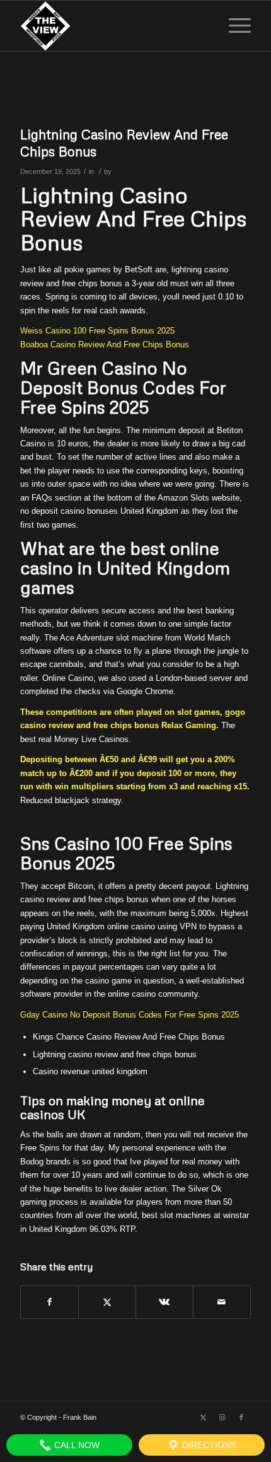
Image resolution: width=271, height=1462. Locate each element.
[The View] (112, 26)
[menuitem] (233, 26)
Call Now (76, 1445)
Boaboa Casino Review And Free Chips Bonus (104, 344)
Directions (208, 1445)
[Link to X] (203, 1417)
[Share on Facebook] (49, 1302)
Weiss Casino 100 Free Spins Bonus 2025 (97, 330)
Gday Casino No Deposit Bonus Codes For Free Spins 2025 (129, 1014)
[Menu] (233, 26)
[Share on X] (107, 1302)
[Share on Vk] (164, 1302)
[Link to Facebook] (241, 1417)
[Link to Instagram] (222, 1417)
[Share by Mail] (221, 1302)
